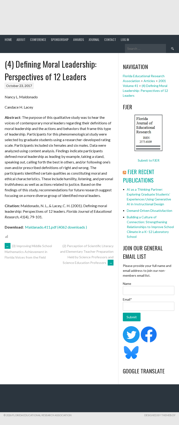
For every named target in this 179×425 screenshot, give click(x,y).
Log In (125, 39)
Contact (110, 39)
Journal (94, 39)
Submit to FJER (148, 160)
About (21, 39)
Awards (78, 39)
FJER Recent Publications (138, 175)
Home (8, 39)
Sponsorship (60, 39)
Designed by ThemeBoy (160, 415)
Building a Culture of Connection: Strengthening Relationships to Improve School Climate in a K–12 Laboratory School (150, 227)
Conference (38, 39)
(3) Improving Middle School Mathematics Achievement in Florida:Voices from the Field (28, 251)
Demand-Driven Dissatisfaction (149, 210)
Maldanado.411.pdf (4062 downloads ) (55, 227)
